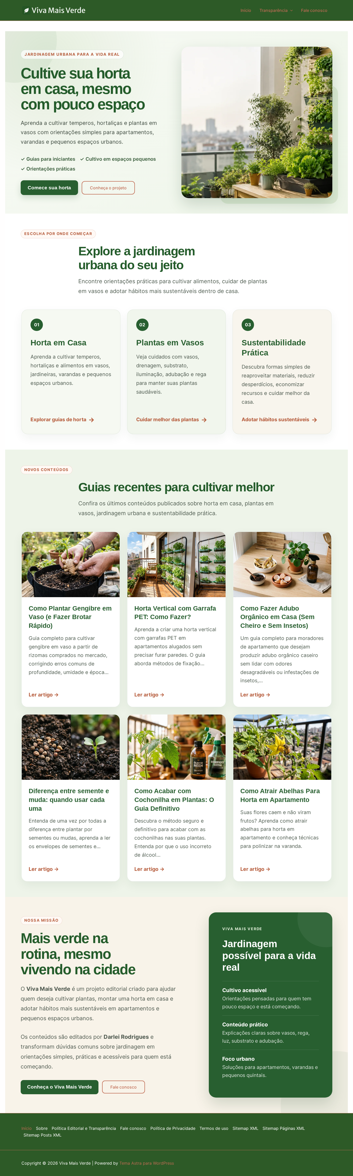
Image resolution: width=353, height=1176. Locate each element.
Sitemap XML (245, 1128)
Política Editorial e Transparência (84, 1128)
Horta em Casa (58, 342)
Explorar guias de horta (62, 420)
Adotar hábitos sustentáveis (280, 420)
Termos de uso (213, 1128)
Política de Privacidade (172, 1128)
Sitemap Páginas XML (284, 1128)
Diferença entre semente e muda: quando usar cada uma (69, 799)
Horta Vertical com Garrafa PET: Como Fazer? (175, 613)
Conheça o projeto (108, 187)
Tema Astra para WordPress (146, 1163)
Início (246, 10)
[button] (290, 10)
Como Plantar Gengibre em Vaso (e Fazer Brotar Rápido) (70, 617)
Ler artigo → (44, 695)
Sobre (42, 1128)
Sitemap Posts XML (43, 1135)
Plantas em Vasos (170, 342)
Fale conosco (314, 10)
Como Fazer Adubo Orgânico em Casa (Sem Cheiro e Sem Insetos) (277, 617)
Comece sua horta (49, 187)
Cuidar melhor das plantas (171, 420)
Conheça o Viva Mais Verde (59, 1087)
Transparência (273, 10)
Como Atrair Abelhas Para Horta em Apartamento (280, 795)
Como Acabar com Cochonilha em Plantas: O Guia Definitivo (174, 799)
